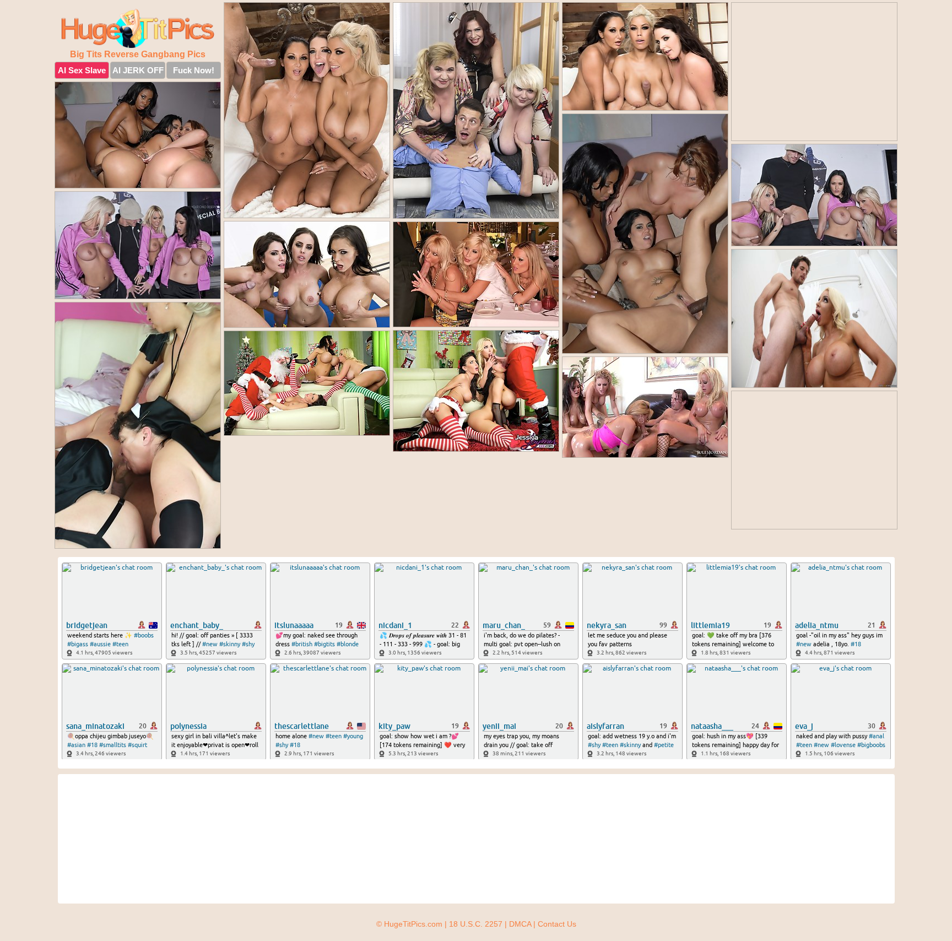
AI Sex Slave (82, 70)
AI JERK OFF (138, 70)
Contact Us (557, 924)
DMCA (520, 924)
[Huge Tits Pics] (138, 28)
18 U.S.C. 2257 (475, 924)
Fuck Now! (193, 70)
